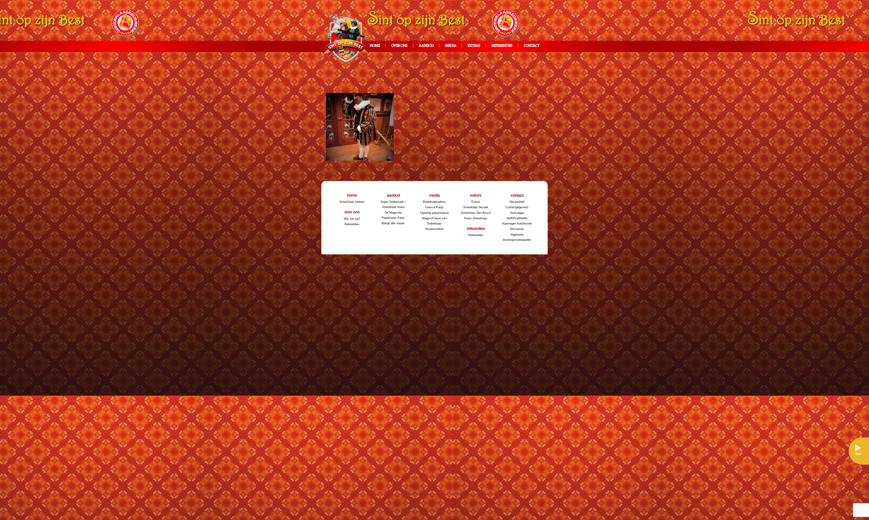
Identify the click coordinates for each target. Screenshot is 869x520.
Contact (531, 46)
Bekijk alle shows (393, 223)
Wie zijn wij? (352, 218)
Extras (474, 46)
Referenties (502, 46)
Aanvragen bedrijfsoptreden (517, 215)
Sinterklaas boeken (352, 201)
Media (450, 46)
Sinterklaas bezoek (475, 207)
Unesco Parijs (434, 207)
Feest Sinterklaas (475, 218)
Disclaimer (517, 229)
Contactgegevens (517, 207)
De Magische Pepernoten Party (393, 215)
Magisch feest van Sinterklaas (434, 221)
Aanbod (426, 46)
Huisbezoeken (434, 229)
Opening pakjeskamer (434, 213)
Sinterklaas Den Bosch (476, 213)
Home (375, 46)
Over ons (399, 46)
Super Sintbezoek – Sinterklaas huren (393, 204)
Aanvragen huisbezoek (517, 223)
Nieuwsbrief (517, 201)
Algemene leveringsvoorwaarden (517, 237)
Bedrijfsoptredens (434, 201)
